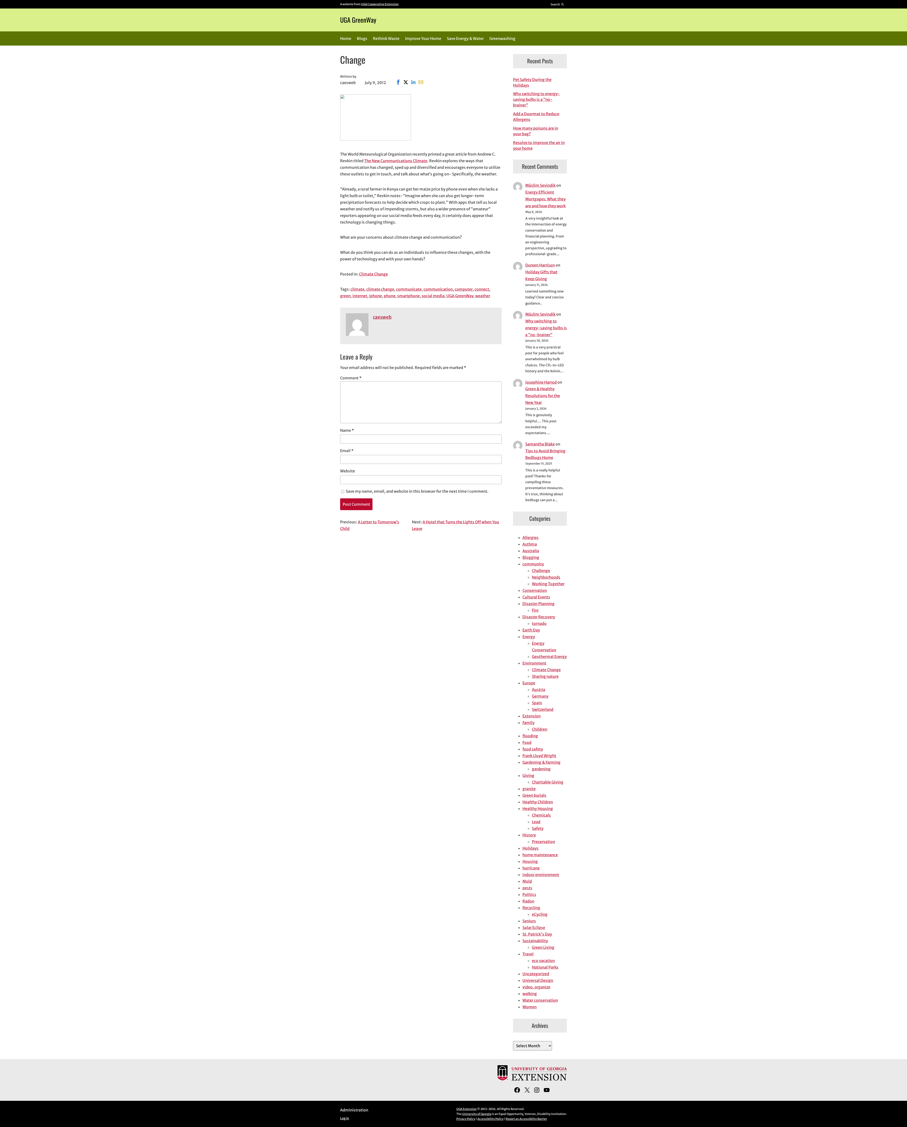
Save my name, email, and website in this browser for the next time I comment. (417, 491)
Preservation (543, 841)
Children (539, 729)
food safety (532, 749)
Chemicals (541, 815)
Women (529, 1006)
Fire (535, 610)
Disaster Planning (538, 603)
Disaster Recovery (538, 616)
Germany (540, 696)
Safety (537, 828)
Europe (528, 683)
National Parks (545, 967)
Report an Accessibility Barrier (526, 1119)
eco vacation (543, 960)
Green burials (534, 795)
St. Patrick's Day (537, 934)
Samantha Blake (540, 444)
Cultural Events (536, 597)
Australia (530, 550)
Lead (536, 821)
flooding (530, 735)
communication (438, 289)
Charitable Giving (547, 782)
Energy (528, 636)
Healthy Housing (537, 808)
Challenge (541, 570)
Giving (528, 775)
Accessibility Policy (490, 1119)
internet (359, 295)
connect (482, 289)
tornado (539, 623)
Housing (530, 861)
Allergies (530, 537)
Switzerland (542, 709)
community (533, 564)
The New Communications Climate (395, 160)
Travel (528, 954)
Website (347, 471)
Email (347, 450)
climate (357, 289)
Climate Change (373, 274)
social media (433, 295)
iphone (375, 295)
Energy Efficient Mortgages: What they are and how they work (545, 199)
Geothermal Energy (549, 656)
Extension (531, 716)
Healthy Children (537, 802)
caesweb (382, 317)
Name (347, 430)
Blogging (530, 557)
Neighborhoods (546, 577)
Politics (529, 894)
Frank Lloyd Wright (539, 755)
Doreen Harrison (540, 265)
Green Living (543, 947)
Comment (351, 378)
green (345, 295)
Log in (344, 1118)
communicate (409, 289)
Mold (527, 881)
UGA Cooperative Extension (380, 4)
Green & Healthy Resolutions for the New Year (542, 395)
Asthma (529, 544)
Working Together (548, 583)
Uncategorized (535, 973)
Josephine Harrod (541, 382)
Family (528, 722)
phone (389, 295)
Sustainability (535, 940)
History (529, 835)
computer (464, 289)
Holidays (530, 848)
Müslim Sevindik (540, 185)
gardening (541, 769)
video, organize (536, 987)
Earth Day (531, 630)
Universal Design (537, 980)
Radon (528, 901)
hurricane (531, 868)
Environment (534, 663)
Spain (537, 702)
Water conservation (540, 1000)
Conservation (534, 590)
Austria (538, 689)
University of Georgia (476, 1114)
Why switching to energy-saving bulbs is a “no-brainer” (536, 99)
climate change (380, 289)
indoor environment (540, 874)
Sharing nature (545, 676)
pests (527, 888)
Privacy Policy (465, 1119)
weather (482, 295)
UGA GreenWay (358, 20)
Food (526, 742)
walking (529, 993)
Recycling (531, 907)
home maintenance (540, 854)
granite (529, 788)
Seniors (529, 921)
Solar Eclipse (533, 927)
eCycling (540, 914)
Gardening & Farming (541, 762)
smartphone (408, 295)
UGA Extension (466, 1109)
